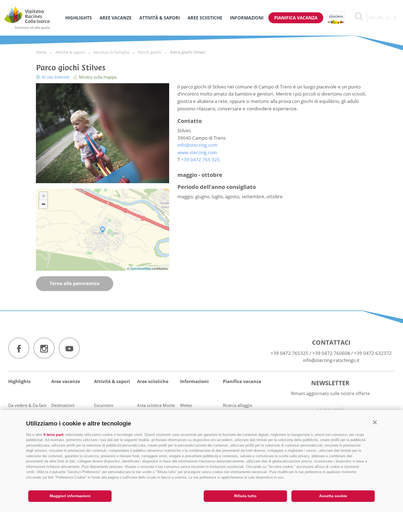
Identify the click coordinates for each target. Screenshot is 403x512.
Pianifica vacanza (295, 18)
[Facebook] (18, 348)
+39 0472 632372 (373, 353)
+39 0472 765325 (289, 353)
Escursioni (103, 405)
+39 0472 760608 (331, 353)
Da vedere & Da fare (27, 405)
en (380, 17)
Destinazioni (63, 405)
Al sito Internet (55, 77)
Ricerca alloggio (237, 405)
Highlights (78, 18)
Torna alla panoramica (75, 283)
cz (387, 17)
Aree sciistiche (205, 18)
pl (395, 17)
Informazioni (246, 18)
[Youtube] (69, 348)
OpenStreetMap (141, 268)
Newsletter (330, 383)
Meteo (186, 405)
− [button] (43, 204)
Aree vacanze (116, 18)
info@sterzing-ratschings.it (331, 360)
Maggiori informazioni (70, 496)
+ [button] (43, 195)
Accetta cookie (333, 496)
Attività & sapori (159, 18)
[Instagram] (44, 348)
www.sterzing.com (197, 152)
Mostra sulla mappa (97, 77)
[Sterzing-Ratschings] (32, 18)
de (372, 17)
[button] (374, 422)
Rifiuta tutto (245, 496)
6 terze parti (54, 435)
